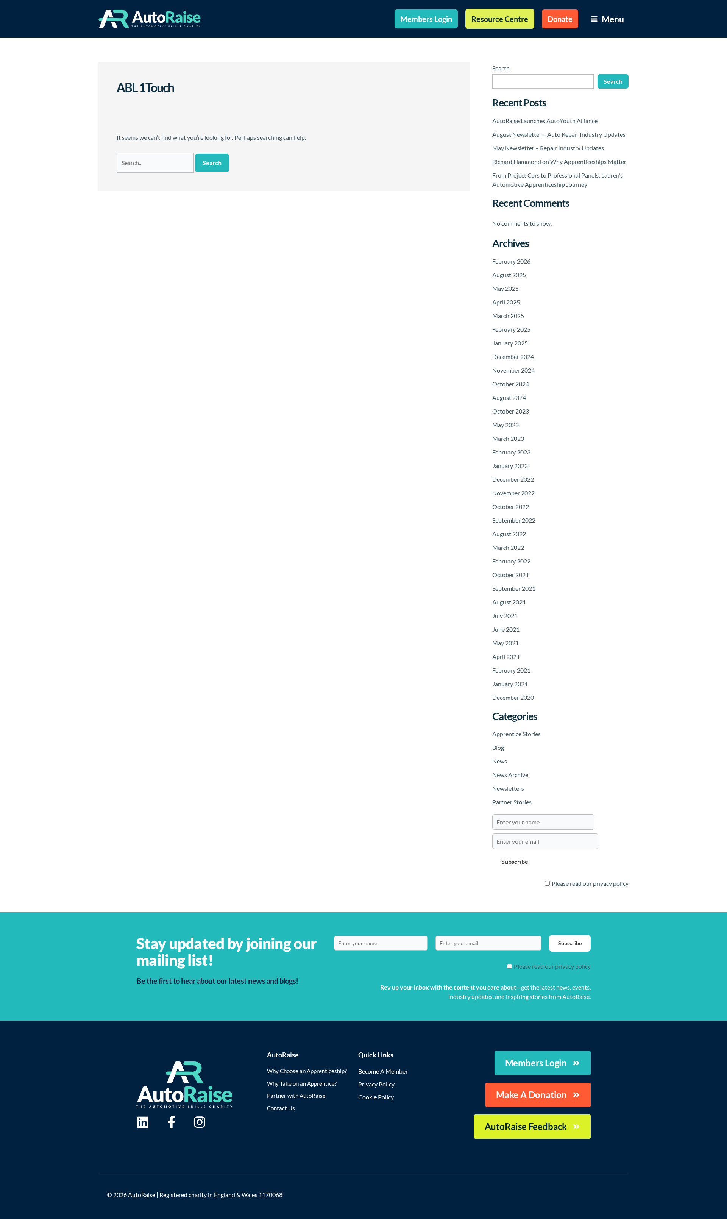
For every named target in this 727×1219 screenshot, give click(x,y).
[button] (426, 18)
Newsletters (508, 788)
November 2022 (513, 492)
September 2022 (513, 520)
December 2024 (513, 356)
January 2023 (510, 465)
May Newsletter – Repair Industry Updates (548, 147)
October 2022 (510, 506)
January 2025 (510, 343)
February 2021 (511, 670)
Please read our (590, 883)
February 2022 (511, 561)
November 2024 (513, 370)
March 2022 (508, 547)
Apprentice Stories (516, 733)
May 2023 (505, 424)
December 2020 (513, 697)
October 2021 (510, 574)
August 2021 (509, 602)
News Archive (510, 774)
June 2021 (506, 629)
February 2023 (511, 452)
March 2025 (508, 315)
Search (501, 68)
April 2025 (506, 302)
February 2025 (511, 329)
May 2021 (505, 642)
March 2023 (508, 438)
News (499, 761)
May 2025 (505, 288)
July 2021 (505, 615)
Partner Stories (512, 801)
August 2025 (509, 274)
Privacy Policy (376, 1084)
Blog (498, 747)
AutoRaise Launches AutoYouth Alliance (545, 120)
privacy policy (611, 883)
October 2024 (510, 383)
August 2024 (509, 397)
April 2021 (506, 656)
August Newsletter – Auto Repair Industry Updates (559, 134)
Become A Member (383, 1071)
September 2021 (513, 588)
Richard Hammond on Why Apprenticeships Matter (559, 161)
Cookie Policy (376, 1096)
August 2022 (509, 533)
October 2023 (510, 411)
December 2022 (513, 479)
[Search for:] (156, 162)
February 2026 (511, 261)
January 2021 (510, 683)
